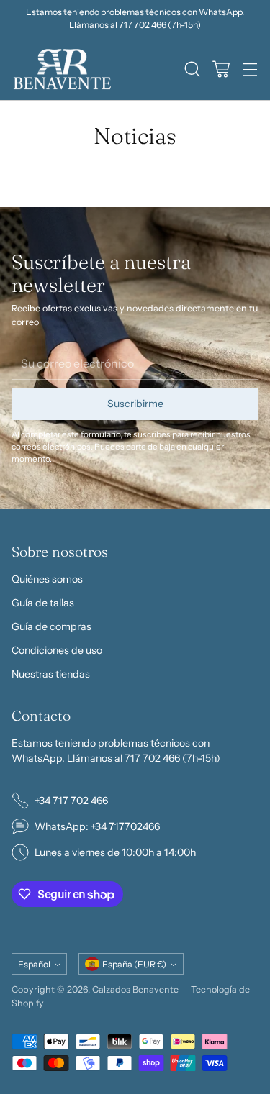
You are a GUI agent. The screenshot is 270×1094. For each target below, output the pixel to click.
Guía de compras (51, 626)
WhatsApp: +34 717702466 (97, 826)
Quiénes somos (47, 579)
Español (34, 964)
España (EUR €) (134, 964)
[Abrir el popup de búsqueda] (192, 69)
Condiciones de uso (57, 650)
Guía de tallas (43, 602)
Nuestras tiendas (51, 673)
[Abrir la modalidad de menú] (249, 69)
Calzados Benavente (135, 989)
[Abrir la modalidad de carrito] (220, 69)
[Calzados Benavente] (62, 69)
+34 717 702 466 (71, 800)
